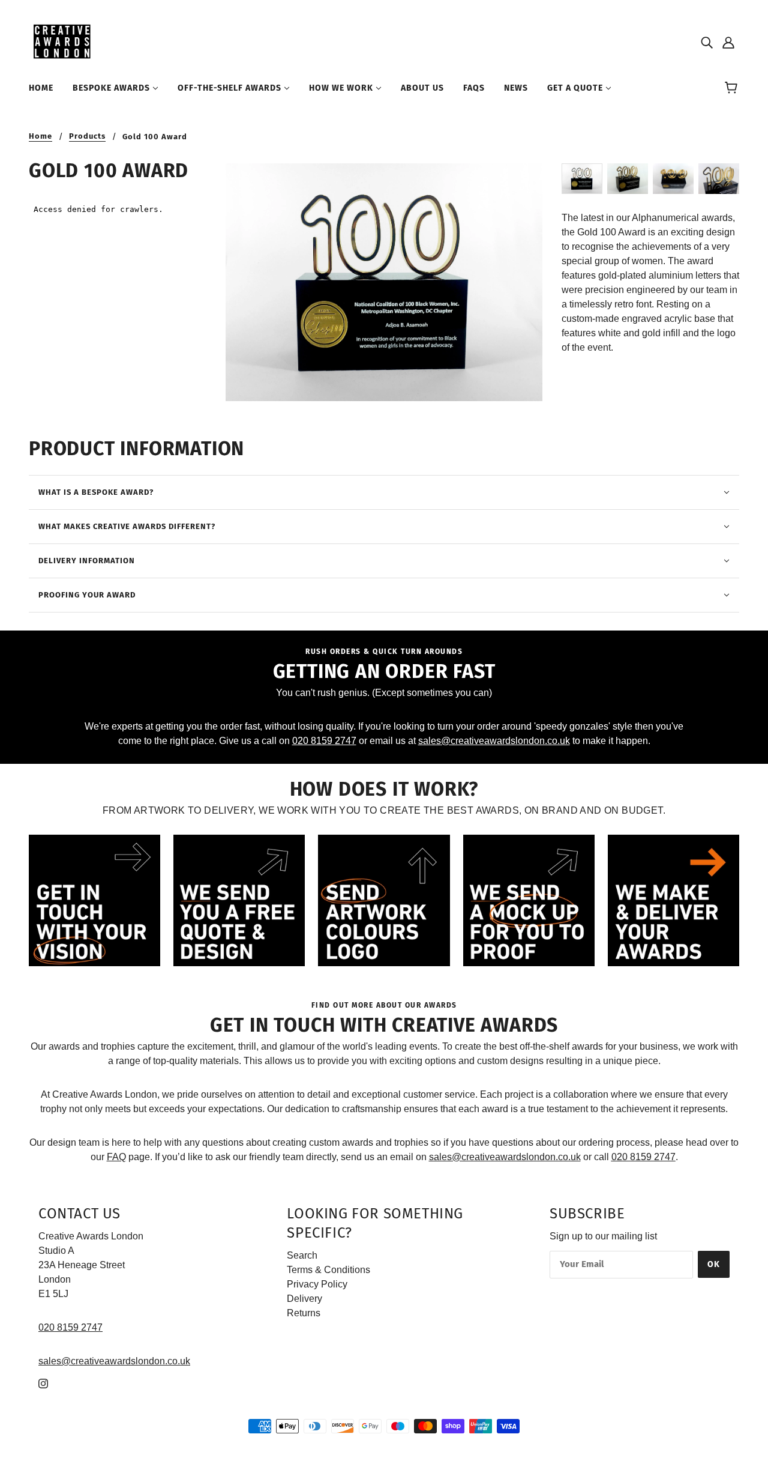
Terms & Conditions (328, 1270)
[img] (707, 42)
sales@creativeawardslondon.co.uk (494, 741)
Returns (303, 1313)
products (87, 136)
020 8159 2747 (324, 741)
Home (40, 136)
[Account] (728, 42)
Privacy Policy (317, 1284)
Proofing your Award (87, 594)
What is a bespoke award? (96, 492)
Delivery (304, 1298)
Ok (713, 1264)
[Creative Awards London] (64, 41)
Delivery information (86, 560)
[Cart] (733, 88)
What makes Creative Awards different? (126, 526)
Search (302, 1255)
